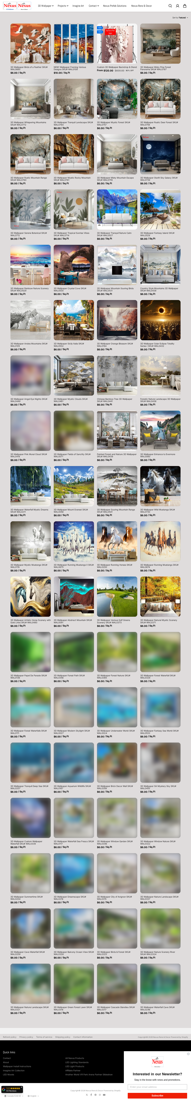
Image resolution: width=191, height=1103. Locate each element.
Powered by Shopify (179, 1037)
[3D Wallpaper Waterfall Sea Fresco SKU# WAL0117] (74, 818)
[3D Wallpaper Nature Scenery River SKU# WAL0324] (160, 928)
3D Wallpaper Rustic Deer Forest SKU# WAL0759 (159, 123)
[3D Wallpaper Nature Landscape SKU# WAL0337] (160, 873)
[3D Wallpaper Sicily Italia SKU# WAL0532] (74, 320)
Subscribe (157, 1095)
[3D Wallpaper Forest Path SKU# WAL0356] (74, 652)
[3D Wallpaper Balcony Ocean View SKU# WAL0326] (74, 928)
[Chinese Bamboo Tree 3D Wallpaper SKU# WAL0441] (117, 375)
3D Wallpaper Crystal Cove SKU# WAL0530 (70, 289)
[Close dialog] (188, 1053)
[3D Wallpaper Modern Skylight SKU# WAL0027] (74, 707)
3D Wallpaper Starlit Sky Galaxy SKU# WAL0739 (159, 178)
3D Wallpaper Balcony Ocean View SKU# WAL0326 (74, 953)
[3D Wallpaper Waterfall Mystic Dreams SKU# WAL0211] (30, 486)
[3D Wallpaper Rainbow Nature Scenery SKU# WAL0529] (30, 265)
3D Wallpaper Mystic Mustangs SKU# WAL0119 (28, 566)
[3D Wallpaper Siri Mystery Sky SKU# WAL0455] (160, 763)
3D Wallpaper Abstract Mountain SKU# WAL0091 (73, 621)
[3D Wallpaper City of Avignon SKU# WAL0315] (117, 873)
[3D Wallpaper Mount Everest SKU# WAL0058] (74, 486)
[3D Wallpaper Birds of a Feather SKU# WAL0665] (30, 44)
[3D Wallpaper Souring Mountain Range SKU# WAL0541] (117, 486)
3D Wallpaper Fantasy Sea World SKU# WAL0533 (159, 731)
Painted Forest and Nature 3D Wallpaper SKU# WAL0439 (117, 455)
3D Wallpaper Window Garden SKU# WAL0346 (115, 842)
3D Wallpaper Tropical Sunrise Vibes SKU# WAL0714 (71, 234)
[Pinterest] (95, 1095)
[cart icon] (184, 6)
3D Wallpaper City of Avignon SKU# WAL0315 (114, 897)
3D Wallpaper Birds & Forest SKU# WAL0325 (113, 953)
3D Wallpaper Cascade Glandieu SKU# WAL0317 (116, 1008)
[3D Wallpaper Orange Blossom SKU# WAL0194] (117, 320)
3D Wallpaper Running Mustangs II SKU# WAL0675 (74, 566)
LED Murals (8, 1074)
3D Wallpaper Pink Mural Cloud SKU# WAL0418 (28, 455)
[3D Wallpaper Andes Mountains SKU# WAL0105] (30, 320)
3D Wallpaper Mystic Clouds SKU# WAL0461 (71, 400)
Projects (62, 5)
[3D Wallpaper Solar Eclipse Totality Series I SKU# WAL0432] (160, 320)
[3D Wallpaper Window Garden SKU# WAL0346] (117, 818)
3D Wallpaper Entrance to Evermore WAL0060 (157, 455)
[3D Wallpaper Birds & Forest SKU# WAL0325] (117, 928)
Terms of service (44, 1037)
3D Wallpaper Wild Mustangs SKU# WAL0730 (157, 510)
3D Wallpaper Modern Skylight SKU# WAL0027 (72, 731)
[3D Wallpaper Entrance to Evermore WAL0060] (160, 431)
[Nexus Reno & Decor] (17, 6)
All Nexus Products (74, 1058)
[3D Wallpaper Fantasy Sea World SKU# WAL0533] (160, 707)
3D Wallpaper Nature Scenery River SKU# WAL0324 (157, 953)
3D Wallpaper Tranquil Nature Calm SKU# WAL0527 (114, 234)
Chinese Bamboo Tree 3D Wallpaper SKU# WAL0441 (114, 400)
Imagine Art (78, 5)
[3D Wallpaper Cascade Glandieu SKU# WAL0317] (117, 984)
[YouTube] (104, 1095)
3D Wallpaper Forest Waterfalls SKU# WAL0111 (28, 731)
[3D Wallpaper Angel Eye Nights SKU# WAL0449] (30, 375)
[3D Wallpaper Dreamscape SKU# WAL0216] (74, 873)
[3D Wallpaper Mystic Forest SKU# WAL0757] (117, 99)
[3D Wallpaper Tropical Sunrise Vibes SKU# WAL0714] (74, 209)
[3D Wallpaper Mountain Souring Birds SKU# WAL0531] (117, 265)
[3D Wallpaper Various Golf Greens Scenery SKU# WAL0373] (117, 597)
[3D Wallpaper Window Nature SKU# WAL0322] (160, 818)
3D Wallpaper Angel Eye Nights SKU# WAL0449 (28, 400)
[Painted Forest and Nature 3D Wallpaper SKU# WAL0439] (117, 431)
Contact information (83, 1037)
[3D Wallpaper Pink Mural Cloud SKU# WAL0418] (30, 431)
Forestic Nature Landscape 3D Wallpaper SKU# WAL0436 (160, 400)
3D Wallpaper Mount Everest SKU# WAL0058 (71, 510)
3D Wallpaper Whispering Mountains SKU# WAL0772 (28, 123)
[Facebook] (91, 1095)
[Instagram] (100, 1095)
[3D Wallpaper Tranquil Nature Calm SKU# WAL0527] (117, 209)
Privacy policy (26, 1037)
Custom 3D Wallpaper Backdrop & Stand (117, 67)
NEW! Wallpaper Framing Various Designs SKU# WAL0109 (70, 68)
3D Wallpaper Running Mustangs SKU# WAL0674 (159, 566)
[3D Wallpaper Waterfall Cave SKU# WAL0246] (160, 984)
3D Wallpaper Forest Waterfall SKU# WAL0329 (157, 676)
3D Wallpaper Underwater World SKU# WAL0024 (116, 731)
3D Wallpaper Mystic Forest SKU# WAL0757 (113, 123)
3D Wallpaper (44, 5)
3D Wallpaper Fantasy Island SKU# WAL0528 (157, 234)
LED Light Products (74, 1066)
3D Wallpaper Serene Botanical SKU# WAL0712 (28, 234)
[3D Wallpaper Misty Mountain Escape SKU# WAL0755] (117, 154)
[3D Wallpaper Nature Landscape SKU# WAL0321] (30, 984)
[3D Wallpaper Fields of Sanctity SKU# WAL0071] (74, 431)
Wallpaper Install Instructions (17, 1066)
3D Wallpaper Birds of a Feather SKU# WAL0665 (29, 68)
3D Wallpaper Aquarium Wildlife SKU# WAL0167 (72, 787)
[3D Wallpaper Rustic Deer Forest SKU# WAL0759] (160, 99)
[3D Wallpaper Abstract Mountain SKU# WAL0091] (74, 597)
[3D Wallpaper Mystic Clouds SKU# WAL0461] (74, 375)
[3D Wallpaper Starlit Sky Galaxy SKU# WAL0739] (160, 154)
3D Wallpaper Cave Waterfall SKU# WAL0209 (27, 953)
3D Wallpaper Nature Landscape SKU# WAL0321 (29, 1008)
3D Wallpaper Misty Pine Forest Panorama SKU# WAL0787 (155, 68)
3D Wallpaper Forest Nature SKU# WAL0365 (113, 676)
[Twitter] (87, 1095)
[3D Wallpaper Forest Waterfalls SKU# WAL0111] (30, 707)
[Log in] (177, 6)
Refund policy (9, 1037)
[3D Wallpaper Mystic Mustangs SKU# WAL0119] (30, 541)
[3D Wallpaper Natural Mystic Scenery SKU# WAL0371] (160, 597)
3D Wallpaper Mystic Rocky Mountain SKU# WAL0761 (72, 178)
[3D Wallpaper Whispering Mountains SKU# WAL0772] (30, 99)
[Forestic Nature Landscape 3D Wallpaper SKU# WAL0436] (160, 375)
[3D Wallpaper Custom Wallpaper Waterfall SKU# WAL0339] (30, 818)
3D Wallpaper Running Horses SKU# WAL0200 (114, 566)
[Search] (170, 6)
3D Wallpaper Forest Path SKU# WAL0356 (69, 676)
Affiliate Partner (72, 1070)
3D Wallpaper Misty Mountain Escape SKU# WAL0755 (115, 178)
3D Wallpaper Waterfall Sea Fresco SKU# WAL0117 (74, 842)
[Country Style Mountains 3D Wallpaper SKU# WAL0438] (160, 265)
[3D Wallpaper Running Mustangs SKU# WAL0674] (160, 541)
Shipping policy (62, 1037)
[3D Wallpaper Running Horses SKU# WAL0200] (117, 541)
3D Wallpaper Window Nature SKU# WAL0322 (157, 842)
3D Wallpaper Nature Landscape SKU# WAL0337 (159, 897)
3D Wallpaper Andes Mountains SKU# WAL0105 (28, 344)
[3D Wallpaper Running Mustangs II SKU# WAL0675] (74, 541)
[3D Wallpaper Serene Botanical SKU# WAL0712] (30, 209)
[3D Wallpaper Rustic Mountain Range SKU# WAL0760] (30, 154)
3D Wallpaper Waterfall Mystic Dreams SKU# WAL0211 (29, 510)
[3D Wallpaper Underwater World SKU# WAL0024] (117, 707)
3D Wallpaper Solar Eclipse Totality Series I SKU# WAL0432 (157, 344)
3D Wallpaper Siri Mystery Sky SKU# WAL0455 (158, 787)
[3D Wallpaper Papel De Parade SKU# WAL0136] (30, 652)
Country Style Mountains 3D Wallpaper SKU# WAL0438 (159, 289)
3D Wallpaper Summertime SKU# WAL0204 (26, 897)
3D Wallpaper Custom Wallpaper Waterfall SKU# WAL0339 (26, 842)
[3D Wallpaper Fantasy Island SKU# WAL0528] (160, 209)
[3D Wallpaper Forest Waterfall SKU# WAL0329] (160, 652)
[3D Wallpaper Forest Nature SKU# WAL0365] (117, 652)
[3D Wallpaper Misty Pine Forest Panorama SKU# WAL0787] (160, 44)
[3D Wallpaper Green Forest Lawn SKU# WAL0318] (74, 984)
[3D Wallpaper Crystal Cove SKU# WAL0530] (74, 265)
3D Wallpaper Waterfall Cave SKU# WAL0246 (157, 1008)
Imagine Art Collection (13, 1070)
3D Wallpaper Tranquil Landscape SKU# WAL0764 (73, 123)
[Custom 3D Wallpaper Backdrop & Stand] (117, 44)
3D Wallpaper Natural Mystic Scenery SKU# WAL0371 (158, 621)
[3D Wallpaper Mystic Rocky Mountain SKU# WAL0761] (74, 154)
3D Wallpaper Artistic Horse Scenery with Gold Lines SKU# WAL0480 (30, 621)
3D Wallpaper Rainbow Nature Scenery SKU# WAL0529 (29, 289)
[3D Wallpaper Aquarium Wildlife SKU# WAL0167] (74, 763)
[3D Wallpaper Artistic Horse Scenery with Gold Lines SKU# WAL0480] (30, 597)
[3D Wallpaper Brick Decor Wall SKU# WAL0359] (117, 763)
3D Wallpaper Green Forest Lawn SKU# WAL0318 (73, 1008)
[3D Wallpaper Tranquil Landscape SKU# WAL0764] (74, 99)
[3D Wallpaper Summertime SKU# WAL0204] (30, 873)
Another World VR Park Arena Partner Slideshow (89, 1074)
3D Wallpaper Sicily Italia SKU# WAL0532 (69, 344)
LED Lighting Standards (76, 1062)
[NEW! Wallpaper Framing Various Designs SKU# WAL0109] (74, 44)
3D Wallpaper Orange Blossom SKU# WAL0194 (115, 344)
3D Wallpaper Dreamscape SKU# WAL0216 (70, 897)
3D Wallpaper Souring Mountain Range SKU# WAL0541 (116, 510)
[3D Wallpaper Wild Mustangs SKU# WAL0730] (160, 486)
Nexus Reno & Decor (141, 5)
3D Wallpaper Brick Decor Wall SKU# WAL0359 (115, 787)
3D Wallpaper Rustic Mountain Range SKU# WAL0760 (28, 178)
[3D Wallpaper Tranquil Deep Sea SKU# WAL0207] (30, 763)
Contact (93, 5)
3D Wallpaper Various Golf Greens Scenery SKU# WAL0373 (113, 621)
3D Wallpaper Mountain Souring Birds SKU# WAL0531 (115, 289)
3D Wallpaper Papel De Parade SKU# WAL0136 (28, 676)
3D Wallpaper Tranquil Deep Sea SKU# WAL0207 (29, 787)
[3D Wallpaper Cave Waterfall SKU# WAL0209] (30, 928)
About (6, 1062)
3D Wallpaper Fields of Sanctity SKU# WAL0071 (72, 455)
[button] (157, 1062)
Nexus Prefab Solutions (114, 5)
